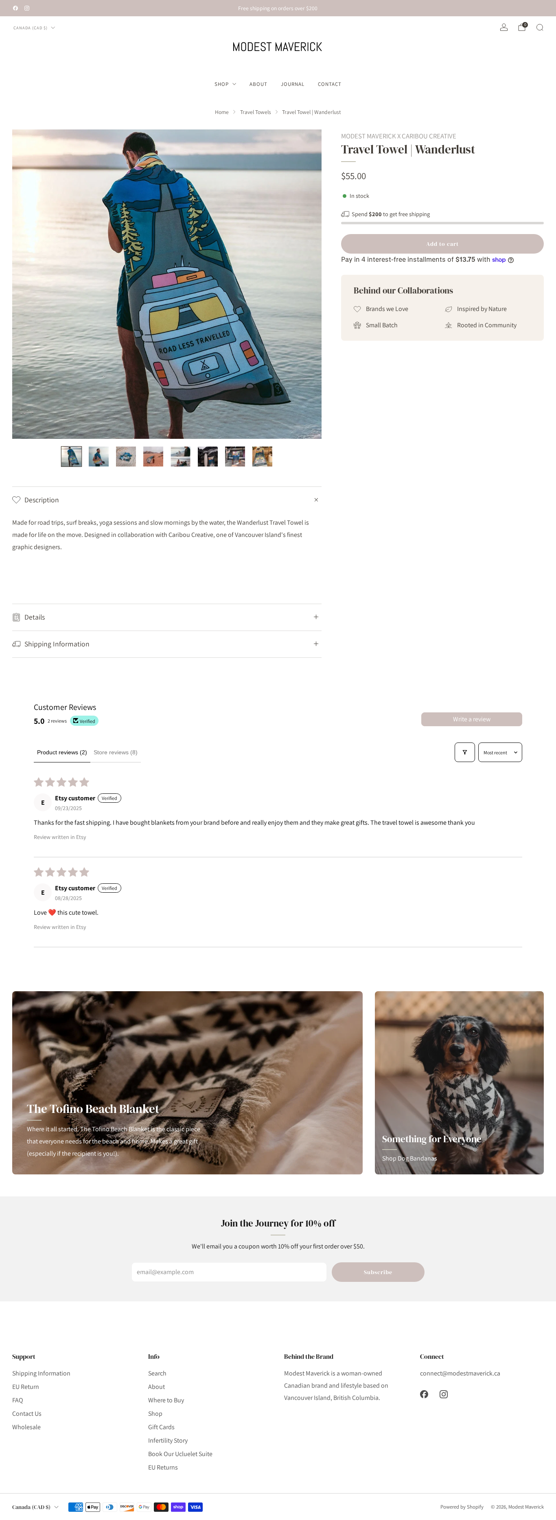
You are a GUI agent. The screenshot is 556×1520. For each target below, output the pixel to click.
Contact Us (27, 1413)
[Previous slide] (28, 284)
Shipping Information (41, 1373)
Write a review (471, 719)
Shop (222, 84)
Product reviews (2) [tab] (62, 752)
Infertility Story (168, 1440)
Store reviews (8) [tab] (116, 752)
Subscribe (378, 1272)
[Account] (504, 27)
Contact (329, 84)
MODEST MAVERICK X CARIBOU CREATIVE (398, 135)
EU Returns (163, 1467)
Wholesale (26, 1427)
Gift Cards (161, 1427)
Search (157, 1373)
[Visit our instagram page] (27, 8)
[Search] (540, 27)
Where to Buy (166, 1400)
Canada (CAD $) (30, 28)
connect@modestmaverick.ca (460, 1373)
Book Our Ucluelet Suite (180, 1454)
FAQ (17, 1400)
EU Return (25, 1386)
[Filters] (465, 752)
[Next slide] (305, 284)
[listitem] (277, 8)
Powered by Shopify (462, 1506)
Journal (292, 84)
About (258, 84)
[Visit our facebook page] (15, 8)
